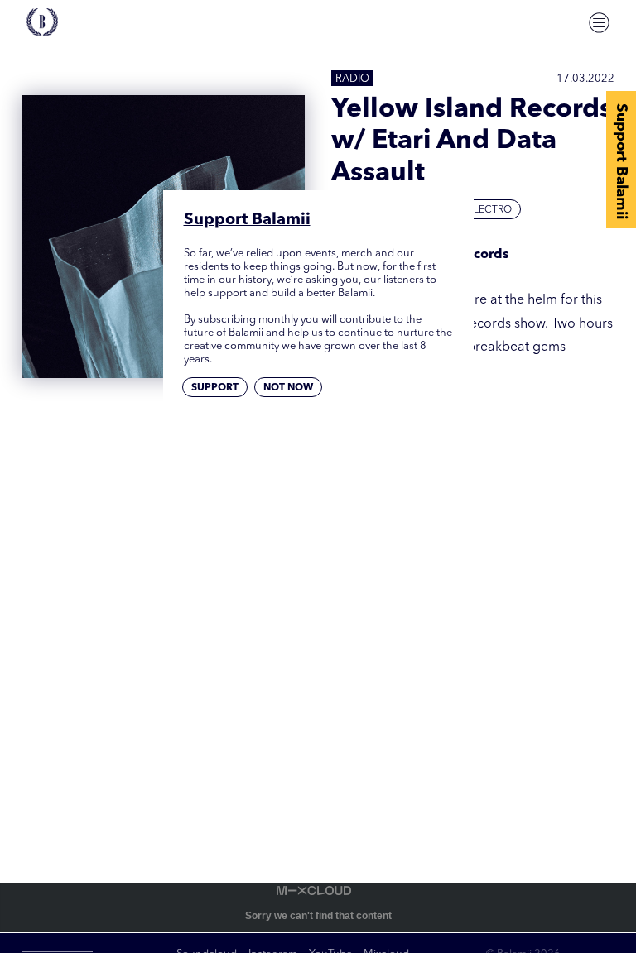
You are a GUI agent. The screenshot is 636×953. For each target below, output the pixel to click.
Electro (490, 210)
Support (214, 388)
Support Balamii (621, 161)
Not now (288, 388)
